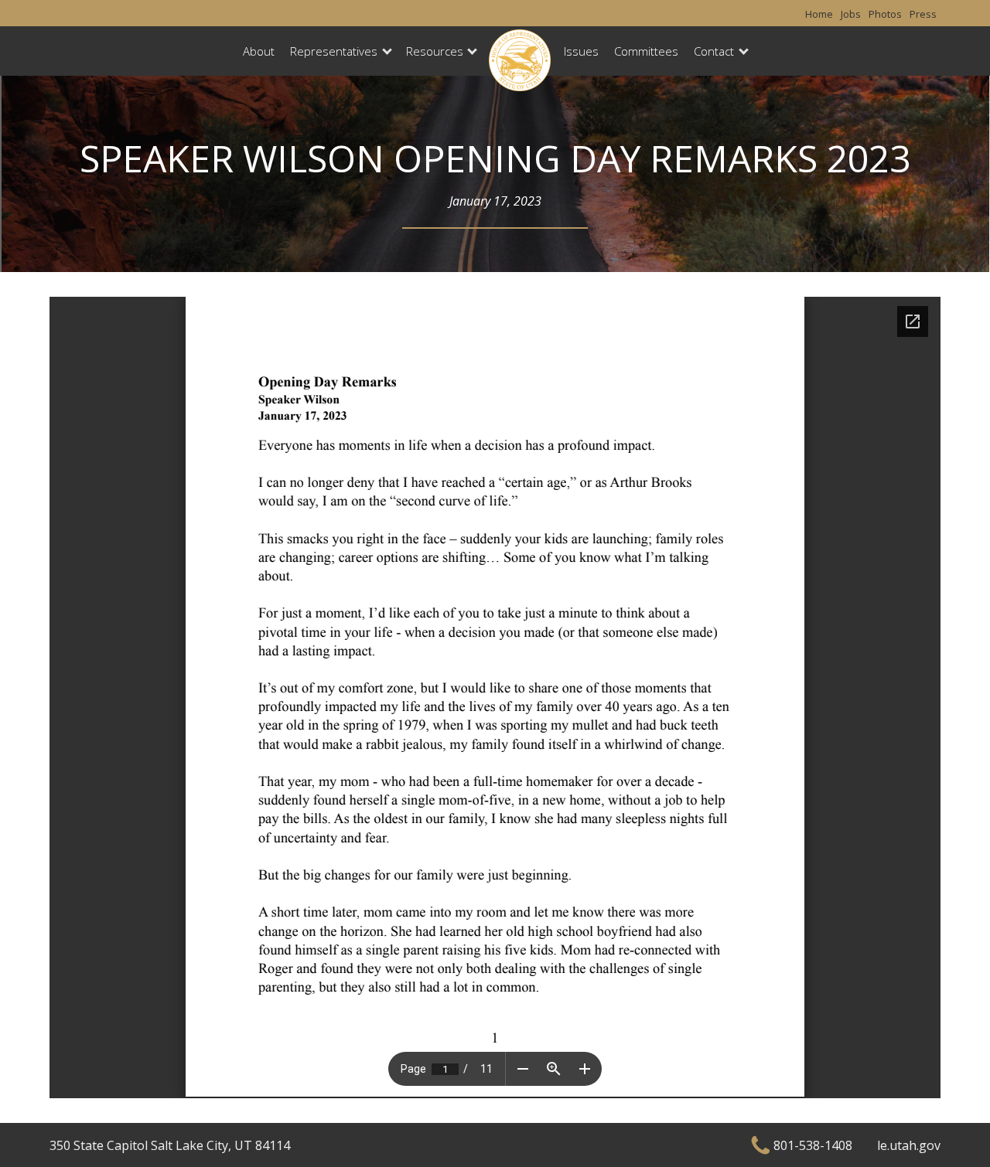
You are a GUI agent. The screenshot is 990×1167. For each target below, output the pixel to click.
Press (923, 14)
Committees (646, 51)
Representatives (333, 51)
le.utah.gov (908, 1145)
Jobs (851, 14)
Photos (885, 14)
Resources (434, 51)
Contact (714, 51)
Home (819, 14)
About (259, 51)
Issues (581, 51)
